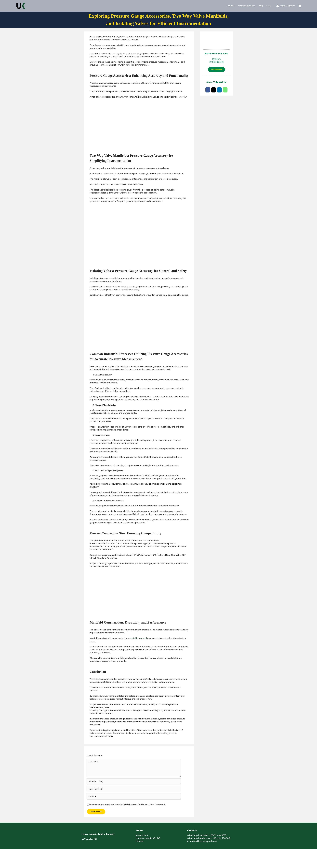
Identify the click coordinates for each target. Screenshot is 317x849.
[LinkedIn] (219, 90)
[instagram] (188, 846)
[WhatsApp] (225, 90)
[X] (213, 90)
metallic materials (139, 638)
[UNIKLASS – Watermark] (93, 826)
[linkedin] (193, 846)
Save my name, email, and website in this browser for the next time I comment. (127, 804)
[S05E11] (216, 34)
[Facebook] (208, 90)
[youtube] (198, 846)
